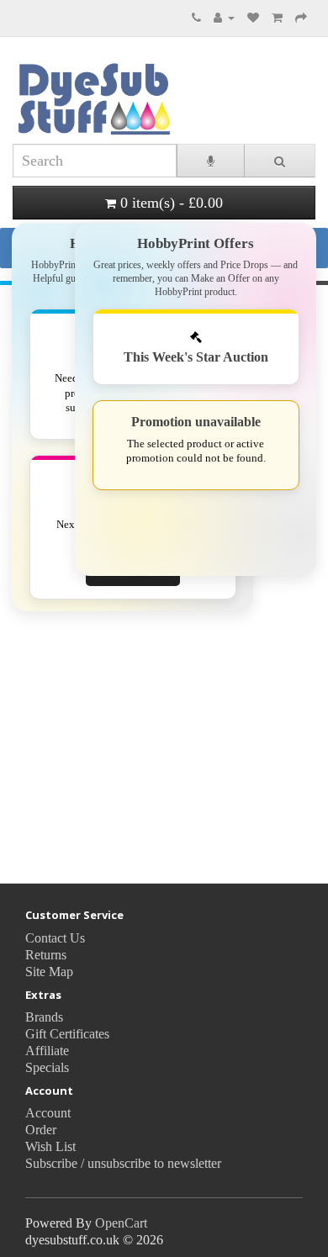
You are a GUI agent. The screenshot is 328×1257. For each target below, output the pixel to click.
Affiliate (47, 1050)
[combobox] (95, 160)
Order (40, 1129)
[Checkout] (301, 16)
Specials (47, 1067)
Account (48, 1113)
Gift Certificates (67, 1034)
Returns (45, 955)
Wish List (50, 1146)
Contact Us (55, 938)
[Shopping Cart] (277, 16)
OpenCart (121, 1223)
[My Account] (224, 16)
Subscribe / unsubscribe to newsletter (123, 1163)
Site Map (49, 971)
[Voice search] (211, 160)
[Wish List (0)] (253, 16)
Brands (44, 1017)
